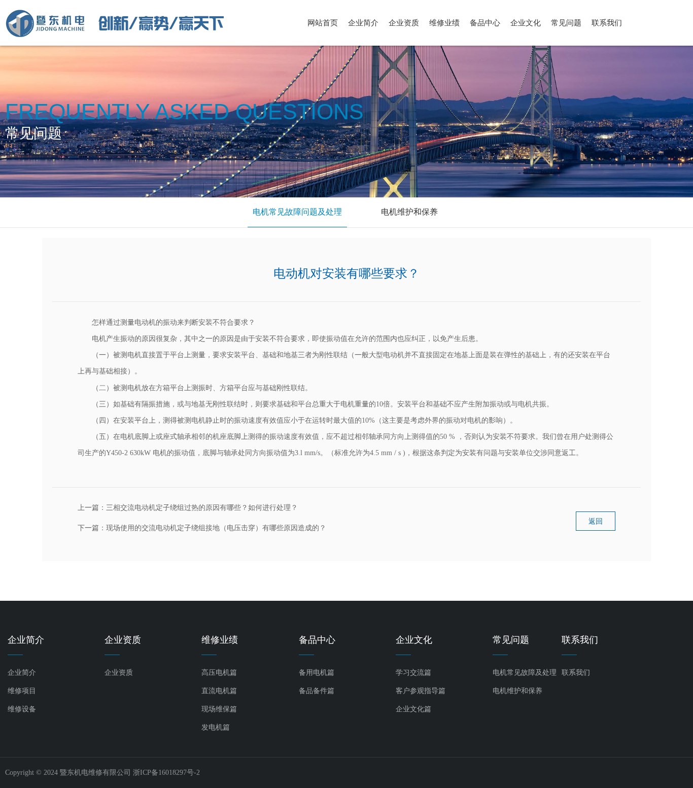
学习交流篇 (413, 672)
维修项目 (22, 691)
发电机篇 (215, 727)
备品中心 (485, 23)
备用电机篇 (316, 672)
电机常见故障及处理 (525, 672)
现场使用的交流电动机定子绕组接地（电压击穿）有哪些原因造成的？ (216, 528)
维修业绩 (444, 23)
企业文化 (525, 23)
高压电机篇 (219, 672)
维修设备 (22, 709)
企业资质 (404, 23)
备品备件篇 (316, 691)
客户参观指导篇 (420, 691)
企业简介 (363, 23)
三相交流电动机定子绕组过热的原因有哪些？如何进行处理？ (202, 507)
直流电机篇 (219, 691)
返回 (595, 521)
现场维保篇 (219, 709)
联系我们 (607, 23)
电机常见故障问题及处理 (297, 212)
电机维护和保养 (409, 212)
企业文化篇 (413, 709)
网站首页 (322, 23)
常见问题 (566, 23)
